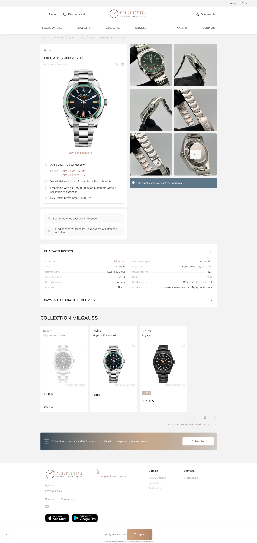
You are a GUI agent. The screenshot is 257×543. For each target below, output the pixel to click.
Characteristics (58, 251)
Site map (50, 499)
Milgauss (119, 261)
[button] (49, 14)
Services (140, 27)
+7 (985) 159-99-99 (73, 175)
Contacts (209, 27)
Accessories (112, 27)
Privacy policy (53, 491)
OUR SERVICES (192, 477)
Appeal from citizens (113, 476)
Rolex (48, 50)
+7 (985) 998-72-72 (73, 171)
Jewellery (83, 27)
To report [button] (139, 534)
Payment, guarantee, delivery (70, 300)
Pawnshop (182, 27)
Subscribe (198, 441)
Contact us (67, 499)
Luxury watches (52, 27)
